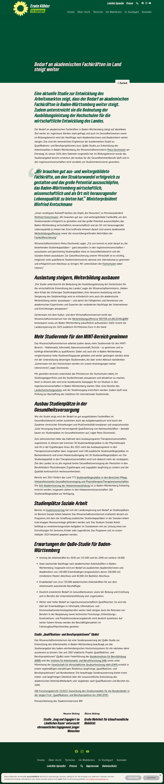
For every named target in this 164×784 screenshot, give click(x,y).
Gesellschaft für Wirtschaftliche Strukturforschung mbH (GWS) (85, 664)
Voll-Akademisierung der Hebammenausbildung (64, 485)
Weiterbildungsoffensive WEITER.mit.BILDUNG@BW (100, 318)
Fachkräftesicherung (45, 237)
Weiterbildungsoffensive (47, 233)
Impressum (92, 766)
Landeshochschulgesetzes (48, 390)
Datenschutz (109, 766)
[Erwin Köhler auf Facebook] (142, 3)
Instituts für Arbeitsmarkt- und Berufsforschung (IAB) (79, 660)
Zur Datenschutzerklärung (97, 779)
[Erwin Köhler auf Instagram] (146, 3)
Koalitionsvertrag (55, 510)
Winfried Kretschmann (46, 217)
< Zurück (122, 83)
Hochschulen (109, 263)
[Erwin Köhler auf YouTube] (150, 3)
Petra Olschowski (116, 149)
